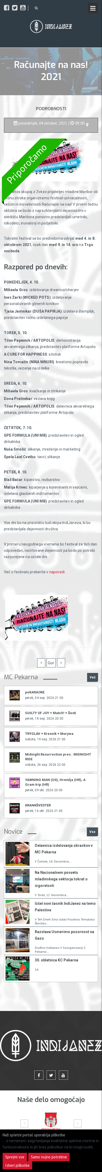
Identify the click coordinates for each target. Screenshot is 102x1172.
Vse (92, 832)
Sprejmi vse (14, 1156)
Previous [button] (24, 1123)
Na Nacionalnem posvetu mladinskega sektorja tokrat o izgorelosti (61, 879)
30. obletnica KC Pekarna (56, 960)
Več (92, 677)
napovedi (57, 572)
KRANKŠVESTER (38, 805)
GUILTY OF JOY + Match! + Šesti (50, 713)
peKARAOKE (34, 692)
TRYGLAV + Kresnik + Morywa (49, 734)
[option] (51, 1123)
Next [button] (78, 1123)
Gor (51, 663)
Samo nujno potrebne (49, 1156)
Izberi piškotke (17, 1165)
